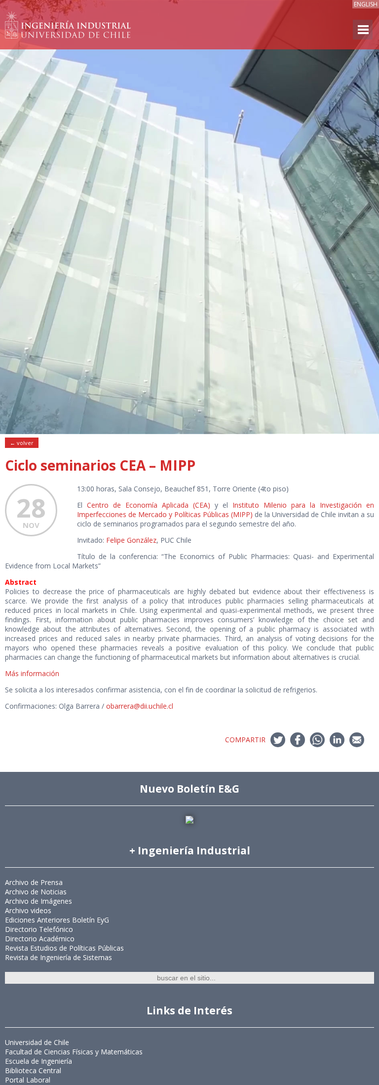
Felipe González (131, 540)
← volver (22, 442)
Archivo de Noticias (36, 891)
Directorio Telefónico (39, 929)
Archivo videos (28, 910)
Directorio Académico (40, 938)
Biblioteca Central (33, 1070)
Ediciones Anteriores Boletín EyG (57, 919)
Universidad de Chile (37, 1042)
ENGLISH (366, 4)
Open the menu (363, 30)
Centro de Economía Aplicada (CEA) (148, 505)
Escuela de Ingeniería (38, 1061)
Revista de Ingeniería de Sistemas (58, 957)
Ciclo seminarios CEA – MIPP (100, 465)
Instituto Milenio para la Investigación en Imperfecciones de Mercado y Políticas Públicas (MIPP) (225, 509)
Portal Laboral (27, 1080)
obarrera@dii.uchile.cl (139, 706)
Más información (32, 673)
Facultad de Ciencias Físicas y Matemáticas (74, 1051)
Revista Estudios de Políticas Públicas (64, 948)
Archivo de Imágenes (38, 901)
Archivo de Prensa (34, 882)
